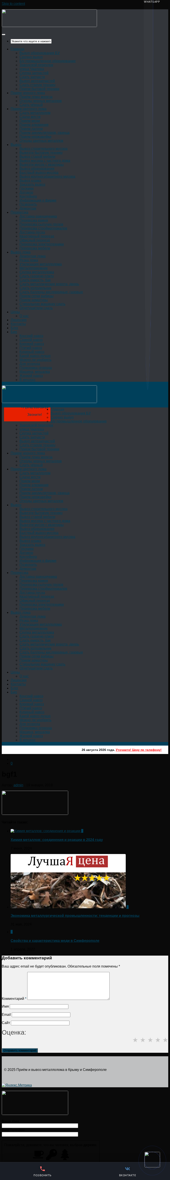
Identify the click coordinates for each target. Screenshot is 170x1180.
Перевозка (19, 212)
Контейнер (28, 196)
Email (6, 1014)
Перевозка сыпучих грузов (41, 224)
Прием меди (29, 121)
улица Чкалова (31, 69)
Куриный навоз (31, 352)
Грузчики (26, 188)
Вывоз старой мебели (37, 156)
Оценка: (14, 1032)
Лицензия (19, 320)
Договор (26, 192)
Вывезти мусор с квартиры (41, 164)
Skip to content (13, 4)
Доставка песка (32, 232)
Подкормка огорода (35, 368)
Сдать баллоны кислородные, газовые (51, 292)
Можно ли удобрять (35, 360)
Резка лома (28, 260)
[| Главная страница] (49, 26)
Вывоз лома (21, 252)
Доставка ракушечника (38, 216)
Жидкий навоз (31, 376)
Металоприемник (33, 268)
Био (14, 332)
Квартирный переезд (36, 236)
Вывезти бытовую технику (41, 152)
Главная (17, 49)
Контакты (18, 324)
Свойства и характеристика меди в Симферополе (55, 941)
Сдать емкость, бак (35, 280)
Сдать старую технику (37, 85)
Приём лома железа (35, 97)
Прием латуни (31, 129)
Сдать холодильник (35, 288)
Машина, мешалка (34, 372)
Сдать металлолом (34, 113)
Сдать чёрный (31, 105)
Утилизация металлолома (40, 264)
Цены (15, 312)
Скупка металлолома (36, 272)
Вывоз (16, 145)
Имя (5, 1006)
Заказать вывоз (32, 184)
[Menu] (3, 34)
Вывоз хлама (30, 180)
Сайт (6, 1023)
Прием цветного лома (28, 109)
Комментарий (14, 999)
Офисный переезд (34, 240)
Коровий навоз (31, 344)
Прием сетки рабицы (36, 296)
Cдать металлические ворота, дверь (49, 284)
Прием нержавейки (35, 137)
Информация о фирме (37, 200)
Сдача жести (30, 117)
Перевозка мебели (34, 248)
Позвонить (28, 204)
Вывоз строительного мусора (43, 148)
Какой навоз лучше (35, 356)
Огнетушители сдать (36, 308)
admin (18, 785)
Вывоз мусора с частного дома (44, 160)
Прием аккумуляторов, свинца (44, 133)
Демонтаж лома (32, 256)
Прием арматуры (33, 300)
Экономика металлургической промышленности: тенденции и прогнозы (75, 916)
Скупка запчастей (33, 73)
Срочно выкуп (31, 57)
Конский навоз (31, 336)
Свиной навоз (30, 340)
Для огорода (29, 364)
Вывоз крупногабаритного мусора (47, 176)
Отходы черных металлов (40, 101)
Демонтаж (27, 208)
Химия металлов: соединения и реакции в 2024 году (57, 840)
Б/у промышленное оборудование (47, 61)
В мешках (27, 380)
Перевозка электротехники (41, 244)
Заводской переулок (36, 65)
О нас (24, 316)
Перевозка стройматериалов (43, 228)
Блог (14, 328)
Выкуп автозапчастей (37, 81)
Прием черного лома (28, 93)
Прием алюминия (33, 125)
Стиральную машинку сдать (42, 304)
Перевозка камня (33, 220)
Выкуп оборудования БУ (39, 53)
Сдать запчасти (32, 77)
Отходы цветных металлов (41, 141)
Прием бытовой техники (39, 89)
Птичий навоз (30, 348)
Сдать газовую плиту (36, 276)
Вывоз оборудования (36, 168)
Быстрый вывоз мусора (38, 172)
